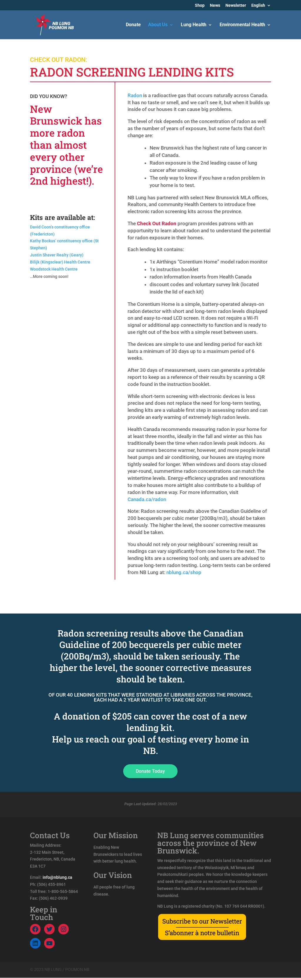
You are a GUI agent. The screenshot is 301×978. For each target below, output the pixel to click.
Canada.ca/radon (147, 499)
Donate (133, 25)
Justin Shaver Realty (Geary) (56, 255)
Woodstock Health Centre (54, 269)
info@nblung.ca (57, 877)
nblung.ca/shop (183, 572)
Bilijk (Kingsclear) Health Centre (60, 262)
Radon (135, 95)
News (215, 5)
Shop (200, 5)
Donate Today (150, 771)
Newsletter (235, 5)
